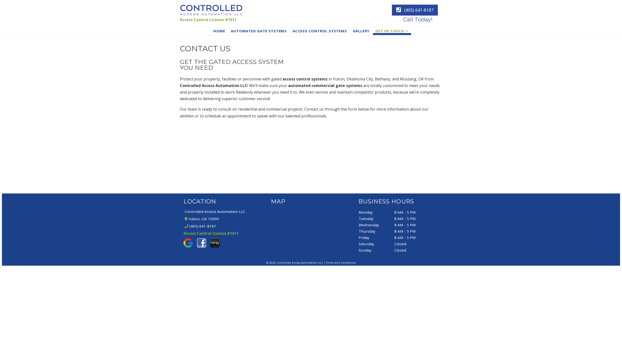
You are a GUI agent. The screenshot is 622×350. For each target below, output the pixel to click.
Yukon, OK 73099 (203, 218)
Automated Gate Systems (259, 30)
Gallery (361, 30)
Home (219, 30)
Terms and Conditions (341, 262)
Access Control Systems (320, 30)
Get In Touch (389, 30)
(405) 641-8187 (418, 10)
